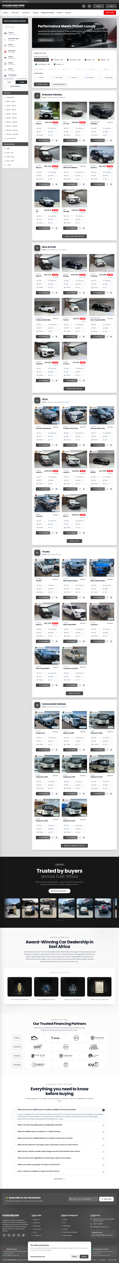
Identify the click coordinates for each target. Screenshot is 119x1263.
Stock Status (38, 73)
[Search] (84, 6)
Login (111, 6)
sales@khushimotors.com (12, 1255)
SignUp (98, 6)
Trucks (65, 1229)
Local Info (25, 13)
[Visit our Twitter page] (9, 1235)
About (5, 13)
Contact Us (37, 1235)
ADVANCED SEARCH (59, 84)
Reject (75, 1257)
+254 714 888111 (98, 1224)
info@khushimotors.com (101, 1227)
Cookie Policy (92, 1260)
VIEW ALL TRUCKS (74, 693)
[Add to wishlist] (52, 140)
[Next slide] (113, 33)
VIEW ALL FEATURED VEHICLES (74, 236)
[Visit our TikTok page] (23, 1235)
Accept (84, 1257)
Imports (68, 13)
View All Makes (15, 86)
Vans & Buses (67, 1235)
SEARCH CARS (42, 84)
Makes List (37, 1226)
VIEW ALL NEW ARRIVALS (74, 389)
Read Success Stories (58, 891)
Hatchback (66, 1226)
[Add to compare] (56, 140)
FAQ (35, 1232)
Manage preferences (38, 1257)
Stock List (14, 13)
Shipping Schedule (47, 13)
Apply (22, 82)
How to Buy (37, 1229)
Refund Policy (112, 1260)
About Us (37, 1220)
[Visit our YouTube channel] (18, 1235)
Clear (9, 82)
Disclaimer (102, 1260)
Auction (36, 13)
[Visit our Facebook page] (4, 1235)
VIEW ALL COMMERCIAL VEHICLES (74, 846)
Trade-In (59, 13)
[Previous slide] (35, 33)
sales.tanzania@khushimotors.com (101, 1255)
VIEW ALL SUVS (74, 541)
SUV (64, 1223)
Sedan (65, 1220)
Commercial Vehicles (70, 1232)
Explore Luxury (45, 39)
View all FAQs (58, 1179)
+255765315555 (96, 1253)
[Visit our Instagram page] (14, 1235)
